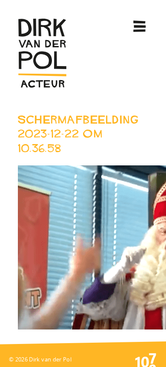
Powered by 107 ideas (145, 359)
